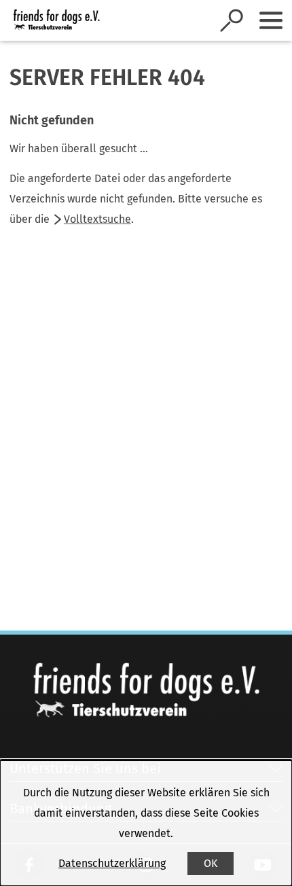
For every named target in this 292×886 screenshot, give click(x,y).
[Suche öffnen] (232, 20)
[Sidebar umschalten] (271, 20)
